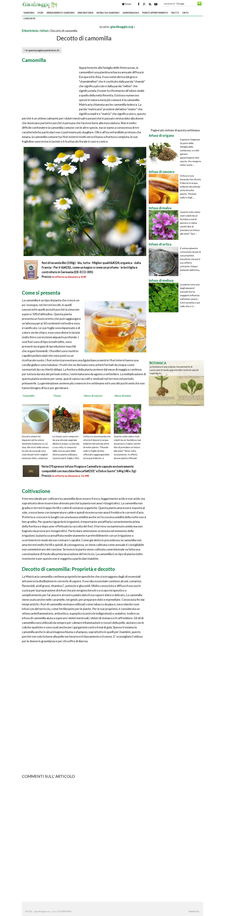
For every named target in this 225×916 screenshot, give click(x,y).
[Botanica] (176, 383)
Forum (127, 4)
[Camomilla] (37, 418)
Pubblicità (193, 911)
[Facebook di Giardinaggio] (138, 4)
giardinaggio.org (122, 27)
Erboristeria (85, 12)
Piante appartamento (155, 12)
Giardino (28, 12)
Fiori (40, 12)
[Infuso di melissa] (164, 297)
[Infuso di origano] (164, 152)
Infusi (44, 30)
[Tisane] (67, 418)
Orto (185, 12)
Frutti (175, 12)
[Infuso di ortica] (164, 261)
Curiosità (29, 18)
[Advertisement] (60, 26)
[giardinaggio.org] (40, 4)
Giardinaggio (131, 12)
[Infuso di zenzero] (98, 418)
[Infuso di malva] (128, 418)
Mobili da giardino (108, 12)
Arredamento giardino (60, 12)
